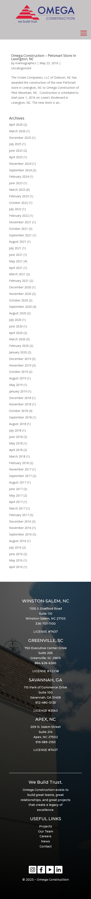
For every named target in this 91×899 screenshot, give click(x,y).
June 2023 (16, 183)
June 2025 (16, 150)
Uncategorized (21, 68)
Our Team (45, 831)
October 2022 (18, 203)
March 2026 (17, 131)
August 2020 (17, 313)
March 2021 (17, 274)
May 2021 (16, 261)
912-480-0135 (45, 702)
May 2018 (16, 443)
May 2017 (16, 495)
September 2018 (20, 417)
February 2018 (19, 463)
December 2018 (20, 398)
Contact (46, 846)
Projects (45, 826)
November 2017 (20, 469)
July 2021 (15, 248)
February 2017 (19, 515)
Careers (45, 836)
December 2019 (20, 359)
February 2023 (19, 196)
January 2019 (18, 391)
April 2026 (16, 125)
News (45, 841)
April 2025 (16, 157)
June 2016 (16, 554)
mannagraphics (25, 63)
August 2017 (17, 482)
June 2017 (16, 489)
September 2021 (20, 235)
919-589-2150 (46, 742)
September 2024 (20, 170)
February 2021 (19, 281)
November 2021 (20, 222)
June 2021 (16, 255)
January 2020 (18, 352)
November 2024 (20, 164)
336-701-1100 (45, 623)
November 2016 (20, 528)
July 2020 (15, 320)
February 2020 (19, 346)
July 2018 (15, 430)
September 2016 (20, 534)
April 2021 (16, 268)
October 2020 (18, 300)
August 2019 (17, 378)
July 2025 (15, 144)
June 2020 (16, 326)
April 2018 (16, 450)
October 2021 (18, 229)
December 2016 (20, 521)
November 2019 (20, 365)
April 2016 (16, 567)
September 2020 (20, 307)
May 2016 (16, 560)
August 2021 (17, 242)
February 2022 (19, 216)
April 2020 (16, 333)
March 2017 (17, 508)
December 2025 (20, 138)
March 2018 (17, 456)
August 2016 (17, 541)
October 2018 (18, 411)
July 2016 (15, 547)
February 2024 (19, 176)
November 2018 (20, 404)
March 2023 (17, 190)
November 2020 (20, 294)
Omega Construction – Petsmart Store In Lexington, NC (43, 57)
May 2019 (16, 385)
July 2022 (15, 209)
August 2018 (17, 424)
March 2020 (17, 339)
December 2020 (20, 287)
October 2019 (18, 372)
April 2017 (16, 502)
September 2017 (20, 476)
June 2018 (16, 437)
